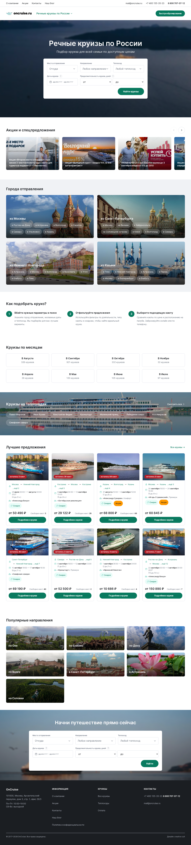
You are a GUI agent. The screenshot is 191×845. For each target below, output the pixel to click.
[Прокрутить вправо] (181, 130)
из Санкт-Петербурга (117, 218)
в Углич (84, 271)
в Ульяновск (33, 231)
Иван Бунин (39, 414)
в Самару (17, 231)
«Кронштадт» (63, 570)
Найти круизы (131, 91)
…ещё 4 (106, 488)
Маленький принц (109, 414)
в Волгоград (60, 225)
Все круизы (104, 796)
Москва (15, 484)
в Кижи (136, 231)
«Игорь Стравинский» (158, 497)
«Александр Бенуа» (21, 501)
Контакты (36, 3)
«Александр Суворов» (113, 498)
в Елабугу (17, 278)
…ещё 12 (164, 564)
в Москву (108, 225)
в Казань (49, 231)
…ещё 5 (61, 488)
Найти (149, 763)
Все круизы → (177, 447)
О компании (12, 3)
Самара (60, 559)
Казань (106, 484)
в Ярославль (69, 271)
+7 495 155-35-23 (155, 3)
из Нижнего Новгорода (27, 265)
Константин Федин (62, 414)
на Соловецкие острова (115, 231)
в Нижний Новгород (125, 271)
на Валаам (123, 225)
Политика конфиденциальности (68, 824)
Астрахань (172, 559)
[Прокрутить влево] (174, 130)
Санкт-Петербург (19, 559)
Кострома (61, 484)
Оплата (101, 810)
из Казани (108, 265)
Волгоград (118, 484)
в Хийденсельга (142, 225)
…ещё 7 (36, 564)
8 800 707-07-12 (176, 3)
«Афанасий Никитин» (112, 570)
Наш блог (49, 3)
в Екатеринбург (126, 278)
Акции (25, 3)
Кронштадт (86, 414)
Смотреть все (174, 404)
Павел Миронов (17, 414)
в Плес (30, 278)
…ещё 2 (16, 488)
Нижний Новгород (31, 484)
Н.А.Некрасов (159, 414)
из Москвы (18, 218)
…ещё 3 (170, 484)
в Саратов (76, 225)
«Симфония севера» (21, 574)
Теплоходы (103, 803)
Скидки (16, 506)
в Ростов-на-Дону (21, 225)
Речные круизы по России (53, 13)
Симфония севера (18, 422)
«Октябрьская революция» (69, 501)
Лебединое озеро (135, 414)
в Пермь (163, 271)
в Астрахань (42, 225)
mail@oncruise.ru (134, 3)
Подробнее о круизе (27, 520)
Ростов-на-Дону (76, 559)
